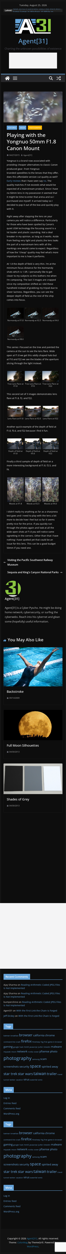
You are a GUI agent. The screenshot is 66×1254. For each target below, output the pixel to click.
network (22, 1051)
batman (7, 1036)
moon (13, 1052)
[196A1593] (33, 440)
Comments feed (12, 1108)
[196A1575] (15, 373)
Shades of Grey (18, 799)
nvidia (30, 1052)
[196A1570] (15, 328)
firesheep (36, 1042)
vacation (19, 1080)
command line (9, 1042)
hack (21, 1047)
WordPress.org (11, 1113)
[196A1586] (50, 408)
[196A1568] (33, 310)
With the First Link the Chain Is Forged (36, 1010)
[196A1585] (33, 408)
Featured (12, 128)
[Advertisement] (33, 61)
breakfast (14, 1036)
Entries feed (10, 1103)
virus (26, 1079)
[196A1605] (15, 479)
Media (22, 128)
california (38, 1035)
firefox (26, 1041)
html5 (26, 1047)
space (35, 1066)
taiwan (39, 1073)
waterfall (33, 1080)
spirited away (50, 1066)
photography (18, 1058)
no (44, 180)
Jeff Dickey (9, 1015)
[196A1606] (33, 479)
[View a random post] (58, 78)
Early (9, 180)
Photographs (35, 128)
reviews (17, 180)
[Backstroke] (33, 649)
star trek (10, 1073)
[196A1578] (50, 373)
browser (25, 1035)
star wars (25, 1073)
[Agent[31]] (7, 78)
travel (60, 1074)
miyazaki (7, 1052)
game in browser (55, 1042)
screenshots (11, 1066)
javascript (33, 1047)
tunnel (6, 1080)
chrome (50, 1035)
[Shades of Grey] (33, 765)
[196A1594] (50, 440)
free (45, 1042)
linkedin (47, 1047)
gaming (8, 1046)
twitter (12, 1080)
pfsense (44, 1051)
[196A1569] (50, 310)
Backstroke (15, 691)
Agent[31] (33, 40)
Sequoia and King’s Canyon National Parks (33, 572)
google (16, 1047)
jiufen (40, 1047)
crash (18, 1042)
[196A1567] (15, 310)
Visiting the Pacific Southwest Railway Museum (30, 562)
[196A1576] (33, 373)
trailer (52, 1073)
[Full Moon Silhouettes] (33, 712)
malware (56, 1046)
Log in (7, 1097)
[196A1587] (15, 408)
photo (53, 1051)
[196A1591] (15, 440)
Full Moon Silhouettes (23, 745)
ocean (36, 1052)
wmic (40, 1080)
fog (42, 1042)
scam (43, 1059)
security (24, 1066)
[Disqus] (33, 852)
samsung (36, 1059)
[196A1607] (50, 479)
